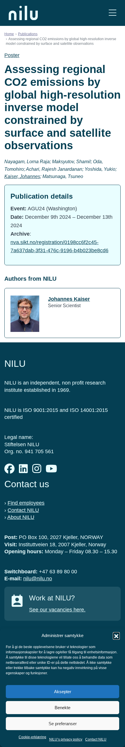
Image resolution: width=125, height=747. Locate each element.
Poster (11, 55)
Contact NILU (95, 739)
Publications (28, 34)
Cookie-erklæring (32, 737)
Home (9, 34)
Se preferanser (63, 723)
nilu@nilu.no (37, 578)
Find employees (26, 503)
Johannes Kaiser (69, 299)
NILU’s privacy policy (65, 739)
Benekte (62, 707)
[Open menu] (112, 13)
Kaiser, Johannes (22, 176)
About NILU (20, 517)
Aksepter (62, 691)
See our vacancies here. (57, 610)
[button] (116, 635)
